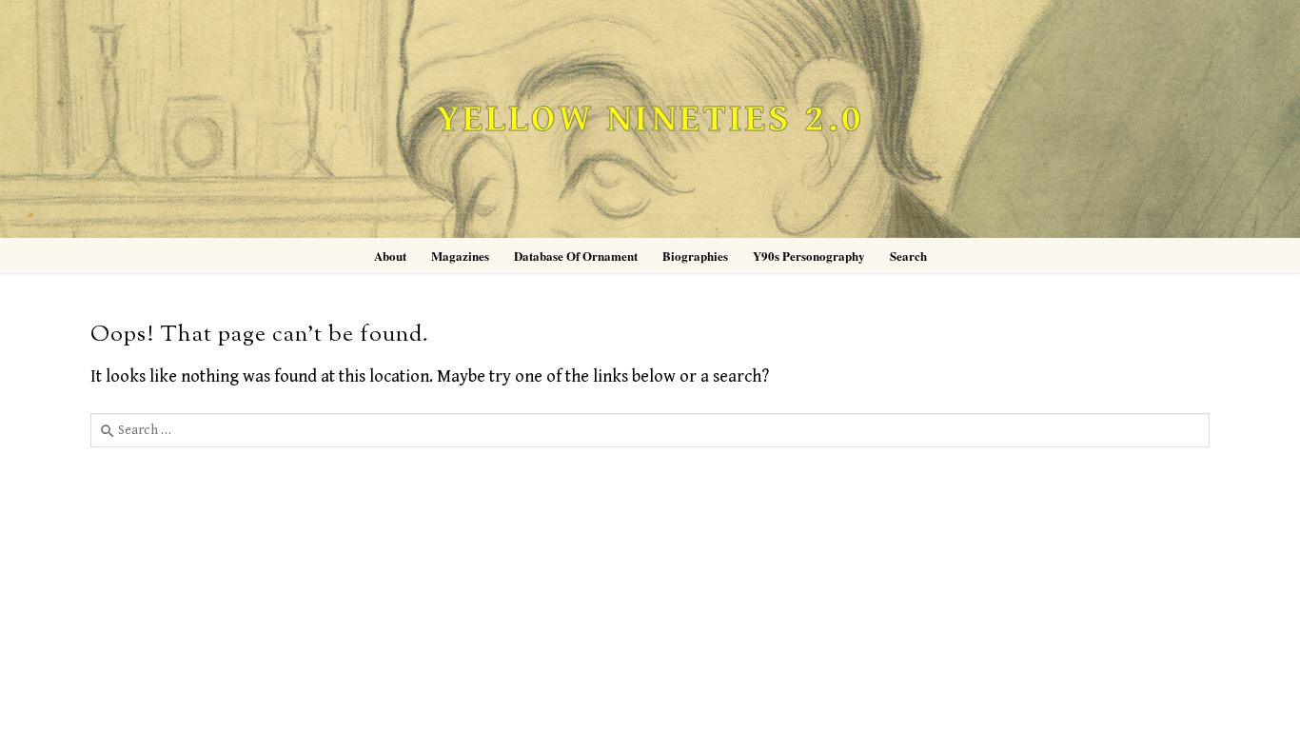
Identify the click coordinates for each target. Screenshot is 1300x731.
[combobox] (650, 430)
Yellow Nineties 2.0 (650, 119)
